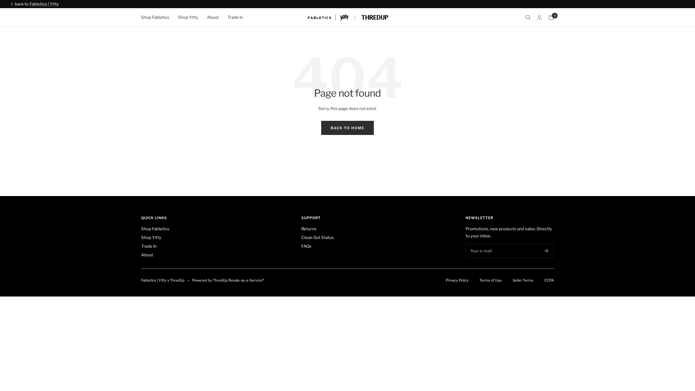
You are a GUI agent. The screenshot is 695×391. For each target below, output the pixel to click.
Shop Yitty (188, 17)
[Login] (539, 17)
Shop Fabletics (155, 17)
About (213, 17)
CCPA (549, 280)
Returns (309, 228)
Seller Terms (523, 280)
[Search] (528, 17)
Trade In (235, 17)
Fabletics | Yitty (44, 4)
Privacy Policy (457, 280)
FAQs (306, 246)
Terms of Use (490, 280)
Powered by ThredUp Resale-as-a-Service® (228, 280)
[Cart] (551, 17)
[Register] (546, 251)
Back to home (347, 128)
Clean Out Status (317, 237)
